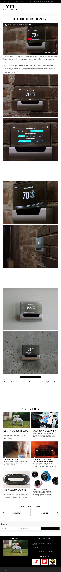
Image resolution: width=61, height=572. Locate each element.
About (5, 1)
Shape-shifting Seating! (44, 512)
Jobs (30, 1)
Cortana (23, 506)
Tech (14, 14)
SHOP (26, 1)
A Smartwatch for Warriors (40, 489)
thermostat (37, 506)
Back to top (7, 570)
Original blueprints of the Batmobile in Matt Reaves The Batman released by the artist (44, 460)
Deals (42, 14)
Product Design (7, 14)
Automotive (20, 14)
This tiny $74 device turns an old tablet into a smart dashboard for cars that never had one (44, 430)
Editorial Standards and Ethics (37, 547)
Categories (11, 1)
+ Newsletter (54, 14)
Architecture (28, 14)
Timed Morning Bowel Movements (12, 459)
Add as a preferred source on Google (31, 376)
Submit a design (19, 1)
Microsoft (30, 506)
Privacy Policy (46, 547)
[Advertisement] (37, 7)
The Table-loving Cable (16, 512)
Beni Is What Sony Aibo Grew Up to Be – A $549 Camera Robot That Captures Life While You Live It (16, 431)
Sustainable (36, 14)
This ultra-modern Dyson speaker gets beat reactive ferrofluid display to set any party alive (15, 490)
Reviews (47, 14)
